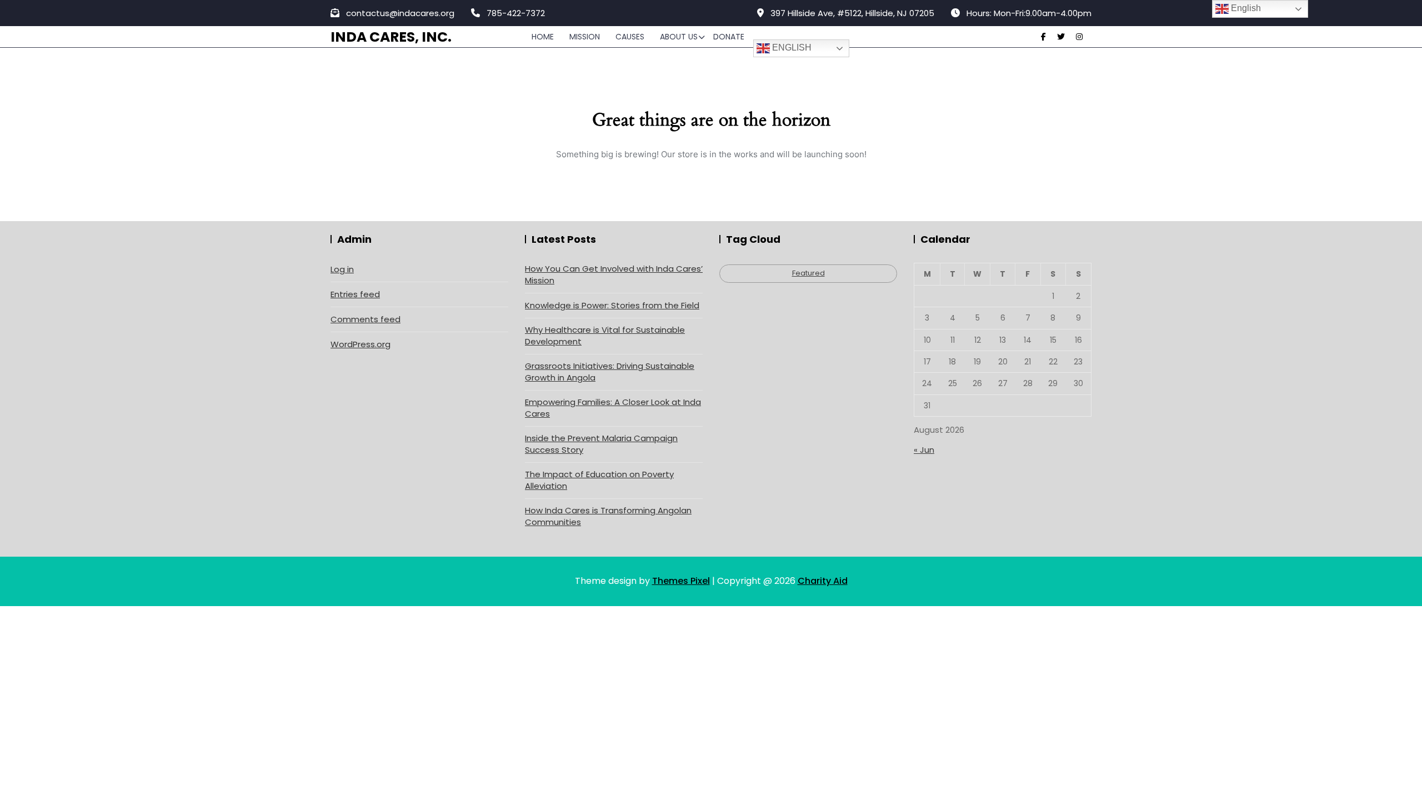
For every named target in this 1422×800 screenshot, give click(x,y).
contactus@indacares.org (399, 13)
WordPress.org (360, 344)
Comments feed (365, 319)
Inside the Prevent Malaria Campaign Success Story (601, 444)
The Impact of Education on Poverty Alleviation (599, 480)
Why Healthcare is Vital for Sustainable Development (605, 335)
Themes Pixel (681, 580)
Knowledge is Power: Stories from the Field (612, 305)
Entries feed (355, 294)
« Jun (924, 450)
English (791, 47)
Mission (584, 36)
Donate (728, 36)
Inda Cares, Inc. (391, 37)
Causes (629, 36)
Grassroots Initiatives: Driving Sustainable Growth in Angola (609, 371)
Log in (342, 269)
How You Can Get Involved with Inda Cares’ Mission (614, 274)
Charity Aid (823, 580)
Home (543, 36)
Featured (808, 273)
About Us (679, 36)
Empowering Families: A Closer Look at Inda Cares (613, 407)
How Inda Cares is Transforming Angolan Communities (608, 516)
